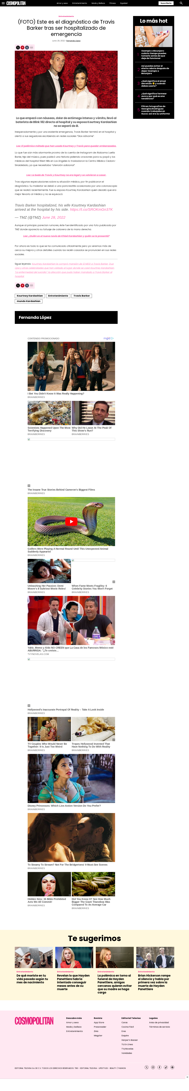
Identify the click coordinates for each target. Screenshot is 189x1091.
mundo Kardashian (28, 301)
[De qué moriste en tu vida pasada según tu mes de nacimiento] (34, 957)
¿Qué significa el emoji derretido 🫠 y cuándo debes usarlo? (153, 83)
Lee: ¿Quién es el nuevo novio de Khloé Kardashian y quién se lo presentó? (66, 236)
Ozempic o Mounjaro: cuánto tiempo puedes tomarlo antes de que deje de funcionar (153, 54)
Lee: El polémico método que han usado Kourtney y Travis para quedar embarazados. (66, 146)
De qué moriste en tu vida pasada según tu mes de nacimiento (32, 979)
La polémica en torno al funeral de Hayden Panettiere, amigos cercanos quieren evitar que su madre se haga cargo (115, 984)
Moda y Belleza (98, 3)
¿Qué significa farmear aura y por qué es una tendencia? (154, 96)
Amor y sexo (62, 3)
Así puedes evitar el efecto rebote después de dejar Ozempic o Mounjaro (155, 70)
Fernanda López (73, 40)
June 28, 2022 (53, 217)
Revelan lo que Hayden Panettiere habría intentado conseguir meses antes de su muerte (73, 982)
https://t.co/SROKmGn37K (91, 209)
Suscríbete (166, 3)
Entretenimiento (79, 3)
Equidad (123, 3)
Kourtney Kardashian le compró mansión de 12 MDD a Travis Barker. (70, 263)
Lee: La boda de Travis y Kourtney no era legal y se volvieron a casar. (66, 175)
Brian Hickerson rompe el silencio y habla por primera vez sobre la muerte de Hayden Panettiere (154, 982)
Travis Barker (82, 295)
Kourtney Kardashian (30, 295)
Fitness (113, 3)
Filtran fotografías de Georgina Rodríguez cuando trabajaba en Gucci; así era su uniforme (155, 110)
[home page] (15, 3)
